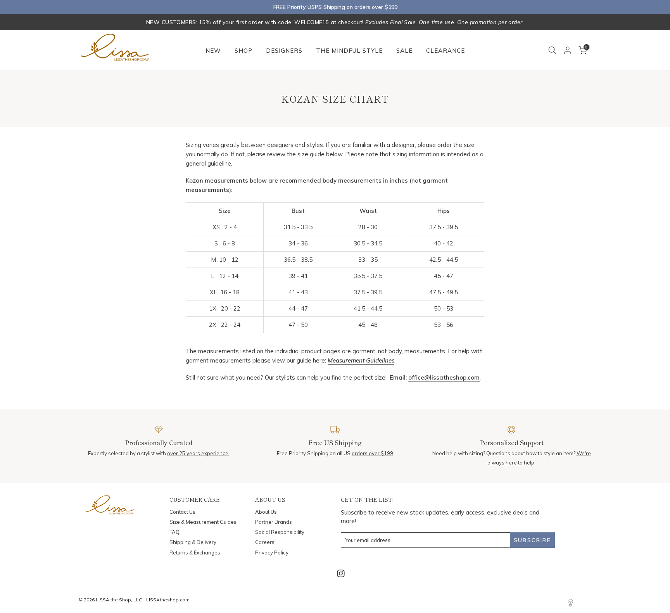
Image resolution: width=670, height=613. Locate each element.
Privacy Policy (271, 552)
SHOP (243, 50)
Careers (265, 542)
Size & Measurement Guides (203, 522)
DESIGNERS (284, 50)
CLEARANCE (445, 50)
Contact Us (182, 512)
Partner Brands (273, 522)
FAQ (174, 532)
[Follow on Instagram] (341, 573)
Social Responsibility (279, 532)
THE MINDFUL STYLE (349, 50)
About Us (266, 512)
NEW (213, 50)
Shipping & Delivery (192, 542)
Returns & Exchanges (194, 552)
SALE (404, 50)
